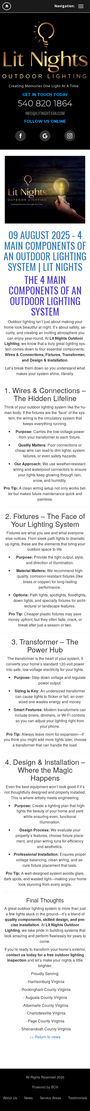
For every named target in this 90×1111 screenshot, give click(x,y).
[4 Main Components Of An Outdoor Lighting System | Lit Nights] (45, 190)
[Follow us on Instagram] (69, 135)
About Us (10, 1097)
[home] (6, 6)
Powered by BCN (45, 1087)
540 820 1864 (45, 103)
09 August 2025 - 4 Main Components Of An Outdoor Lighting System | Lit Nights (45, 251)
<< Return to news (45, 1037)
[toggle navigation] (81, 6)
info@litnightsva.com (45, 113)
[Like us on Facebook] (20, 135)
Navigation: (64, 6)
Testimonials (77, 1097)
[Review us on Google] (45, 135)
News (28, 1097)
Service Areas (50, 1097)
